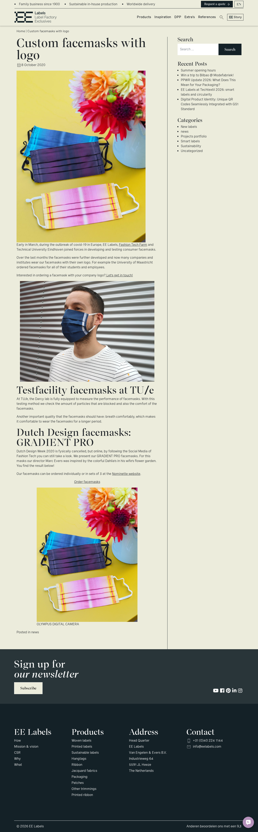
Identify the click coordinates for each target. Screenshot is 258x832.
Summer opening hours (198, 70)
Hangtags (79, 759)
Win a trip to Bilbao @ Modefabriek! (207, 75)
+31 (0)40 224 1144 (208, 740)
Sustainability (191, 146)
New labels (189, 127)
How (17, 740)
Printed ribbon (82, 795)
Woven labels (81, 740)
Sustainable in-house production (93, 4)
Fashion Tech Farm (133, 245)
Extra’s (189, 17)
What (18, 765)
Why (17, 759)
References (207, 17)
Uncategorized (192, 151)
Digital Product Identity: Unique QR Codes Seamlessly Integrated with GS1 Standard (209, 104)
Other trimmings (84, 789)
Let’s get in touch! (119, 275)
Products (144, 17)
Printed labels (82, 746)
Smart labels (190, 141)
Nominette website (126, 474)
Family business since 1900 (39, 4)
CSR (17, 752)
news (35, 632)
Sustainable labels (85, 752)
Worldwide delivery (141, 4)
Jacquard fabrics (84, 771)
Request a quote (214, 4)
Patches (78, 783)
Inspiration (162, 17)
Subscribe (28, 688)
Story (238, 17)
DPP (177, 17)
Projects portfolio (194, 136)
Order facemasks (87, 482)
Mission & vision (26, 746)
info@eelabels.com (207, 746)
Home (21, 31)
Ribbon (77, 765)
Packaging (79, 777)
